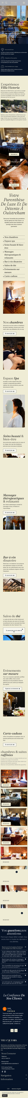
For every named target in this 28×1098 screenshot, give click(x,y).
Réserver (6, 785)
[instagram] (5, 1072)
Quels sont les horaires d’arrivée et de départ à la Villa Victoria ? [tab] (12, 947)
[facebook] (2, 1072)
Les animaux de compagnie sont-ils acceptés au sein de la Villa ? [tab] (13, 982)
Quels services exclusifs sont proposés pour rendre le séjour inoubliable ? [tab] (12, 976)
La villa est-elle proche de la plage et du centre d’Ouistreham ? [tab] (13, 971)
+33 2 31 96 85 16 (5, 1058)
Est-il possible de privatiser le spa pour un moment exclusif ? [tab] (13, 966)
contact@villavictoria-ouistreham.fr (10, 1063)
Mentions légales (16, 1089)
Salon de (11, 616)
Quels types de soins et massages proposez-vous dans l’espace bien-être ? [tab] (13, 960)
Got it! (4, 1095)
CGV (8, 1089)
